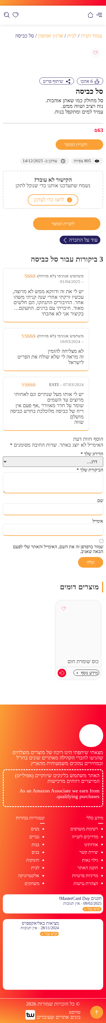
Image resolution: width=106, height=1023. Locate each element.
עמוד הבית (91, 36)
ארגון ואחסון (50, 36)
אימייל (97, 521)
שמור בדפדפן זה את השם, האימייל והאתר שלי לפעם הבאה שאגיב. (58, 549)
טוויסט (75, 1012)
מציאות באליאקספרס (40, 923)
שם (100, 500)
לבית (72, 36)
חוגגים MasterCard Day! (80, 898)
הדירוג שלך (92, 453)
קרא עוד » (92, 909)
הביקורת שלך (90, 469)
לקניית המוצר (76, 144)
